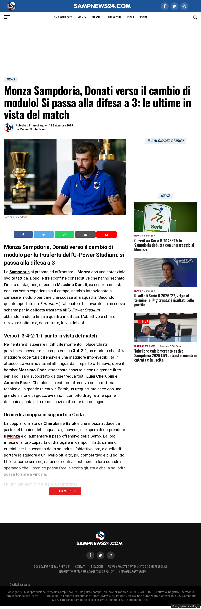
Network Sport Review (132, 571)
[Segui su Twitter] (100, 555)
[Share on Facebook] (24, 234)
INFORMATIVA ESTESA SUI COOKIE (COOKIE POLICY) (86, 571)
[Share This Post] (65, 234)
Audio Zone (114, 17)
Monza (13, 436)
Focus (130, 17)
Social (143, 17)
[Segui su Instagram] (111, 555)
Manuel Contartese (32, 129)
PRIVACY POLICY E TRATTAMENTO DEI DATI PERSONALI (137, 566)
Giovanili (97, 17)
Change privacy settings (185, 606)
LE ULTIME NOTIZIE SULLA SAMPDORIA (41, 484)
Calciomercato (63, 17)
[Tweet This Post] (44, 234)
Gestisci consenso (20, 584)
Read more (63, 491)
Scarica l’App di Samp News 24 (52, 566)
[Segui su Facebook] (90, 555)
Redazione (97, 566)
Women (82, 17)
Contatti (80, 566)
